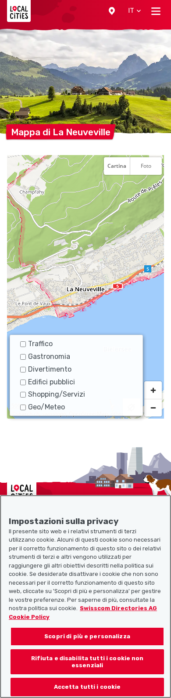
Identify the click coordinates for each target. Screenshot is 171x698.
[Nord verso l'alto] (153, 187)
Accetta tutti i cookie (87, 687)
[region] (85, 287)
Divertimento (49, 369)
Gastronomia (49, 356)
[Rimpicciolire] (153, 407)
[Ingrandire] (153, 390)
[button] (112, 11)
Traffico (40, 344)
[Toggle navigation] (156, 11)
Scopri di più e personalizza (87, 636)
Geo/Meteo (46, 407)
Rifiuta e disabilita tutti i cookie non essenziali (87, 662)
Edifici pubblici (51, 382)
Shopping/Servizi (56, 394)
